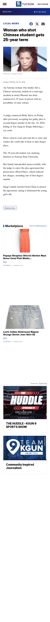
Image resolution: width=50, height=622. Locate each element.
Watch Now (42, 4)
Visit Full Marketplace (38, 226)
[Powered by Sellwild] (43, 384)
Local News (11, 23)
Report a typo (10, 208)
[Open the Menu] (4, 4)
